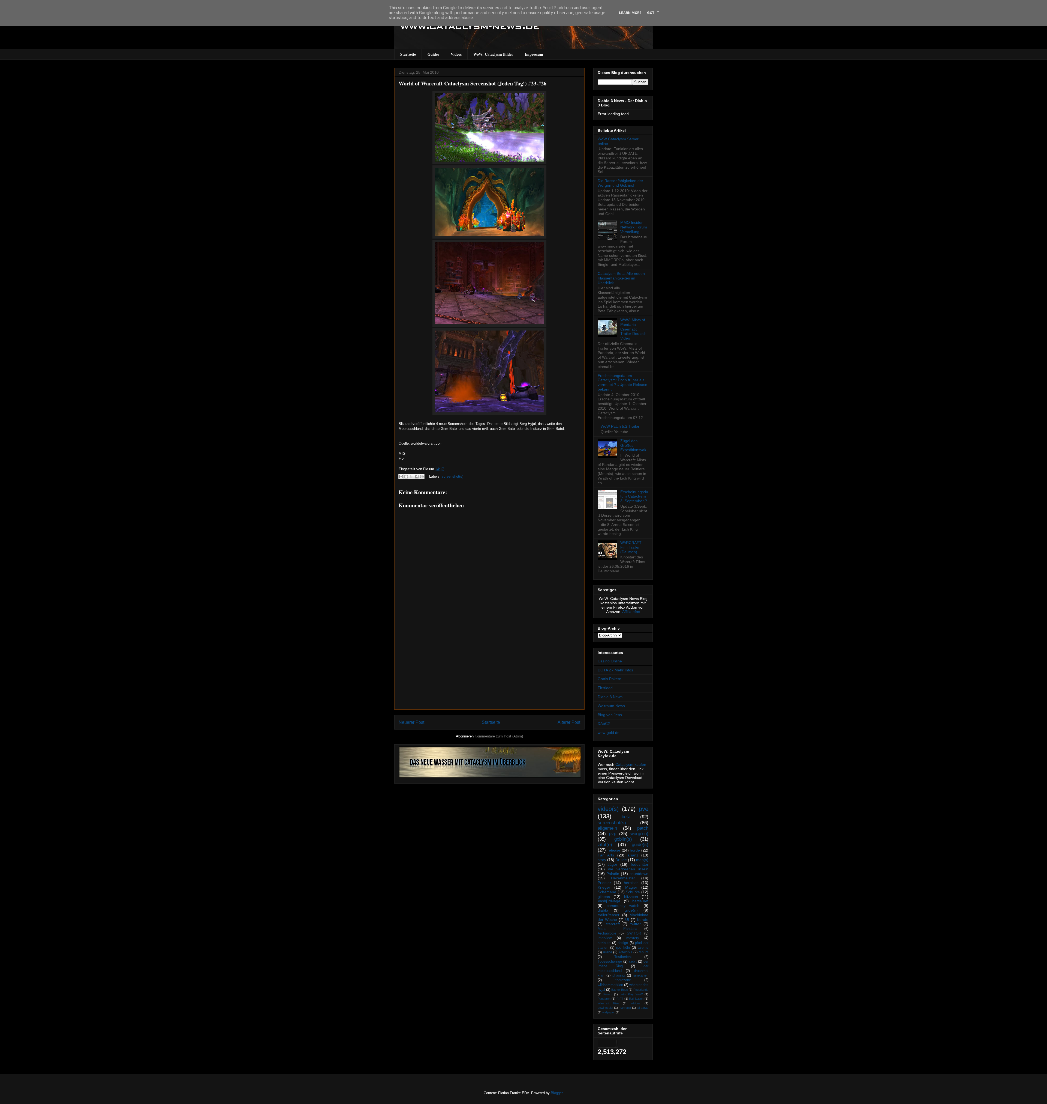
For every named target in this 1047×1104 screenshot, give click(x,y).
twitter (635, 924)
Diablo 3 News (610, 697)
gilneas (604, 896)
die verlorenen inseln (628, 869)
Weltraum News (611, 706)
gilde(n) (631, 910)
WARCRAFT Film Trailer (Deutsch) (631, 547)
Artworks (625, 952)
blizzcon (631, 896)
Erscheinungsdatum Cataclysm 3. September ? (634, 496)
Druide (621, 860)
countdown (639, 873)
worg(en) (639, 833)
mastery (632, 938)
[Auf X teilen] (411, 476)
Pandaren (604, 998)
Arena (607, 952)
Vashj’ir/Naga (609, 901)
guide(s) (640, 844)
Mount (643, 952)
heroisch (631, 882)
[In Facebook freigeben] (416, 476)
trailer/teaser (608, 915)
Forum (607, 994)
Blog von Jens (610, 715)
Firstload (605, 688)
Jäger (612, 864)
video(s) (608, 808)
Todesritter (639, 864)
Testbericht (623, 957)
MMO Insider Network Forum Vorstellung (633, 227)
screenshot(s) (452, 476)
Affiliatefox (631, 611)
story (602, 860)
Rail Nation (636, 998)
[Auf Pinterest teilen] (422, 476)
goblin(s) (623, 839)
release (613, 850)
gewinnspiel (605, 1007)
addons (635, 1003)
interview (605, 938)
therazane (623, 980)
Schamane (607, 892)
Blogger (556, 1093)
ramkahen (640, 975)
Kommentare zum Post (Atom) (499, 736)
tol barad (642, 1007)
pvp (612, 833)
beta (626, 816)
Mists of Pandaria (617, 929)
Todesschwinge (610, 961)
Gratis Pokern (609, 679)
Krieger (604, 887)
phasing (618, 975)
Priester (604, 882)
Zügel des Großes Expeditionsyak (633, 445)
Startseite (408, 54)
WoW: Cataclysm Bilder (493, 54)
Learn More (630, 13)
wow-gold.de (608, 732)
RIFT (619, 998)
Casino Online (610, 661)
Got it (653, 13)
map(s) (642, 860)
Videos (456, 54)
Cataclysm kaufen (630, 764)
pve (643, 808)
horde (635, 850)
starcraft (613, 924)
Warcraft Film (608, 1003)
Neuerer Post (411, 722)
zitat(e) (605, 844)
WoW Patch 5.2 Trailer (620, 426)
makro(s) (625, 1007)
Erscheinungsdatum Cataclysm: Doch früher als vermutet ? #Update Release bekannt (622, 382)
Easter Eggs (619, 989)
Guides (433, 54)
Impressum (534, 54)
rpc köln (623, 948)
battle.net (640, 901)
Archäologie (607, 933)
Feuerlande (640, 989)
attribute (604, 943)
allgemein (607, 828)
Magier (631, 887)
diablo (603, 910)
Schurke (633, 892)
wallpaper (608, 1012)
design (623, 943)
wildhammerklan (610, 985)
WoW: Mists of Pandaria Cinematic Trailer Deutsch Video (633, 329)
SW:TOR (634, 933)
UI (627, 919)
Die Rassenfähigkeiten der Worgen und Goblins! (620, 183)
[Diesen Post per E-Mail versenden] (401, 476)
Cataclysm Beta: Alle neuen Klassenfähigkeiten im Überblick (621, 278)
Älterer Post (569, 722)
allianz (632, 855)
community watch (623, 905)
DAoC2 (604, 723)
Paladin (612, 873)
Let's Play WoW (631, 994)
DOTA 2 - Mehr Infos (615, 670)
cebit (633, 961)
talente (643, 948)
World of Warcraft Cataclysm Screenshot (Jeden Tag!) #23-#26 (472, 83)
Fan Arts (606, 855)
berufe (642, 919)
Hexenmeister (623, 878)
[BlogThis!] (406, 476)
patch (642, 828)
